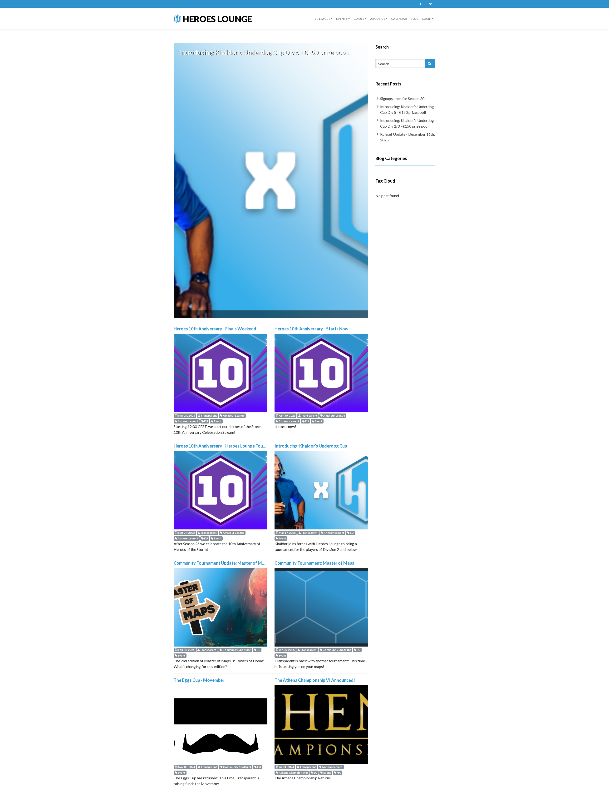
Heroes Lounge (216, 19)
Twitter (430, 4)
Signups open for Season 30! (403, 98)
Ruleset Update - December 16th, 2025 (407, 137)
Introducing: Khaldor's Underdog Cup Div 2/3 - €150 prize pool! (407, 123)
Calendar (399, 18)
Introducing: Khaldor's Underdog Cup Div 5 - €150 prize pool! (407, 109)
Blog (414, 18)
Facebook (420, 4)
